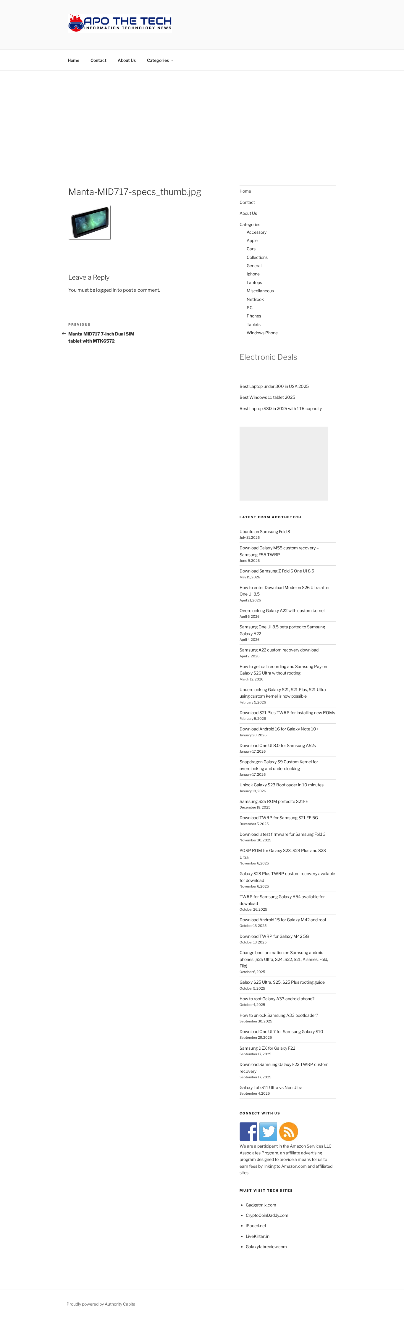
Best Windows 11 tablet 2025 (267, 397)
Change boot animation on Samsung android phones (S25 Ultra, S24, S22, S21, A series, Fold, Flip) (284, 959)
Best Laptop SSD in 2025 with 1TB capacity (281, 408)
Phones (254, 315)
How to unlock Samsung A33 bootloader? (279, 1015)
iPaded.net (256, 1225)
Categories (158, 60)
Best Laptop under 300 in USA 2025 (274, 386)
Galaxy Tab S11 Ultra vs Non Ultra (271, 1087)
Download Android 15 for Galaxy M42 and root (283, 919)
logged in (106, 290)
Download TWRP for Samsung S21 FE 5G (279, 817)
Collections (257, 257)
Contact (98, 60)
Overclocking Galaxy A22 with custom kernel (282, 610)
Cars (251, 248)
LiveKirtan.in (257, 1236)
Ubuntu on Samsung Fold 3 (265, 531)
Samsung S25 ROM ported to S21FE (274, 801)
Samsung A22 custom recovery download (279, 649)
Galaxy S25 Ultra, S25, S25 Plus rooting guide (282, 982)
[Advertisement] (202, 115)
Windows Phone (262, 332)
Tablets (254, 324)
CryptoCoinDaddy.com (267, 1215)
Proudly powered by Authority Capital (101, 1303)
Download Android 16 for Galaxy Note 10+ (279, 728)
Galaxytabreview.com (266, 1246)
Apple (252, 240)
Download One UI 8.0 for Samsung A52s (278, 745)
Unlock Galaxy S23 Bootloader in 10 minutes (282, 784)
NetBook (255, 299)
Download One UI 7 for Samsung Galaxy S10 (281, 1031)
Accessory (256, 232)
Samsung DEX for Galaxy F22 (267, 1048)
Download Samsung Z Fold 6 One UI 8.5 (277, 570)
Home (73, 60)
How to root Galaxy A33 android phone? (277, 998)
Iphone (253, 273)
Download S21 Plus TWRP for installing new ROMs (287, 712)
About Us (127, 60)
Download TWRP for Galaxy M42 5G (274, 936)
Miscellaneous (260, 290)
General (254, 265)
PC (250, 307)
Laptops (254, 282)
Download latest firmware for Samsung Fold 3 (283, 834)
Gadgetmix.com (261, 1204)
